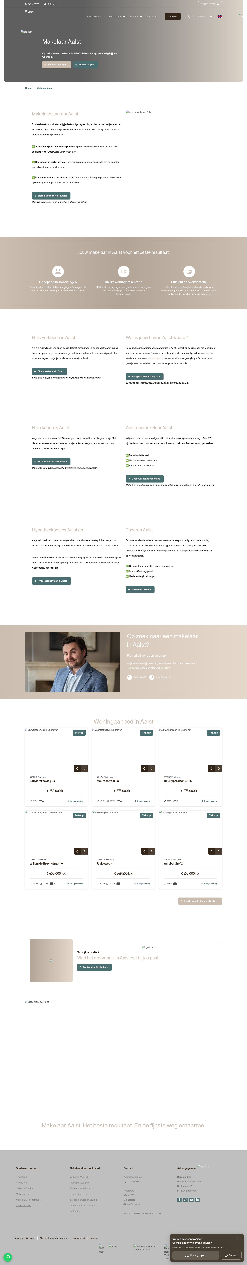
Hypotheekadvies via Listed (52, 581)
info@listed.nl (163, 677)
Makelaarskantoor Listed (85, 1168)
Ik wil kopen (115, 16)
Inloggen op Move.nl (209, 4)
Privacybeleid (78, 1238)
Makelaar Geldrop (25, 1188)
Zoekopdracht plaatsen (95, 967)
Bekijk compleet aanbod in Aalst (201, 901)
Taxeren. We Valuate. (80, 1188)
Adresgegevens (186, 1168)
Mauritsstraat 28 (108, 780)
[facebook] (179, 1200)
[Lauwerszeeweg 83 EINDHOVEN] (56, 750)
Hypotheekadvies (78, 1194)
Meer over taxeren (141, 589)
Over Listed (152, 16)
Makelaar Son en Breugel (28, 1200)
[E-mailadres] (151, 677)
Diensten (133, 16)
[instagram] (185, 1200)
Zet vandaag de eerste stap (52, 461)
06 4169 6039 (130, 1195)
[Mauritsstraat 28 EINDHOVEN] (123, 750)
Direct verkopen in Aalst (50, 371)
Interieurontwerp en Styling (83, 1200)
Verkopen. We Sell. (79, 1177)
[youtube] (191, 1200)
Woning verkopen (57, 64)
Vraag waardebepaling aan (146, 376)
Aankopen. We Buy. (79, 1183)
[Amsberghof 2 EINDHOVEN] (190, 833)
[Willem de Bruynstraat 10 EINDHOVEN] (56, 833)
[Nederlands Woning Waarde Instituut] (147, 1248)
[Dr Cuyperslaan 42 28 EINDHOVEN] (190, 750)
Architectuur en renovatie (82, 1205)
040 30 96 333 (141, 677)
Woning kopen (86, 64)
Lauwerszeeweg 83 (42, 780)
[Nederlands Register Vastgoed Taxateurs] (166, 1252)
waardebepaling (155, 358)
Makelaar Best (23, 1194)
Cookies (94, 1238)
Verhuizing (75, 1211)
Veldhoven (21, 1183)
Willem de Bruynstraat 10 (46, 863)
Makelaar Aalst (45, 88)
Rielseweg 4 (104, 863)
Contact (173, 16)
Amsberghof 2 (173, 863)
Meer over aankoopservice (146, 479)
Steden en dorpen (26, 1168)
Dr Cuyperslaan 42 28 (178, 780)
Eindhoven (21, 1177)
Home (28, 88)
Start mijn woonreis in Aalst (52, 196)
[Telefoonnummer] (129, 677)
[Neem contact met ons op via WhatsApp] (7, 1257)
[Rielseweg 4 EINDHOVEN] (123, 833)
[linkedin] (197, 1200)
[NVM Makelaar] (101, 1249)
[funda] (119, 1248)
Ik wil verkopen (94, 16)
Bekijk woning (76, 801)
